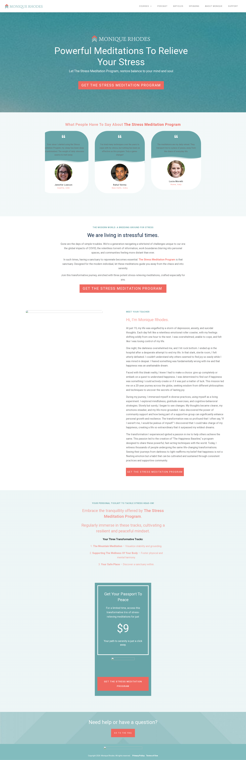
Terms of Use (152, 756)
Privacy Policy (138, 756)
